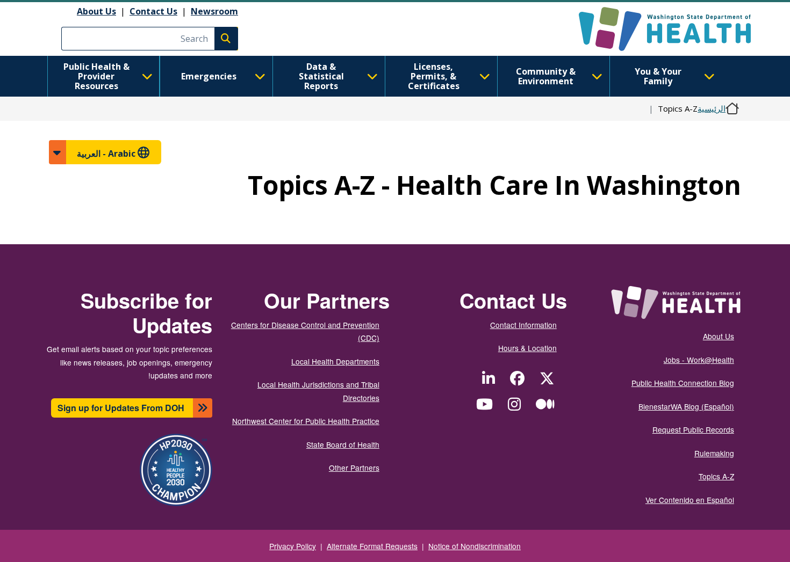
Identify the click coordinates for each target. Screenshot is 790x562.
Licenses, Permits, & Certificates (433, 76)
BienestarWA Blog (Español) (686, 406)
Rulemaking (714, 453)
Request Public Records (693, 429)
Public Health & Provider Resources (96, 76)
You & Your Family (658, 76)
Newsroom (214, 11)
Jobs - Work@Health (699, 359)
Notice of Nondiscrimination (474, 546)
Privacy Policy (292, 546)
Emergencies (208, 76)
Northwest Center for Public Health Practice (305, 420)
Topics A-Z (716, 476)
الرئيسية (712, 108)
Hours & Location (527, 347)
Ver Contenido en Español (689, 499)
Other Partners (354, 467)
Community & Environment (546, 76)
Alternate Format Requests (372, 546)
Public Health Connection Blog (682, 382)
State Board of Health (342, 444)
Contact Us (153, 11)
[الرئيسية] (655, 29)
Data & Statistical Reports (321, 76)
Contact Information (523, 324)
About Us (96, 11)
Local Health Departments (335, 361)
